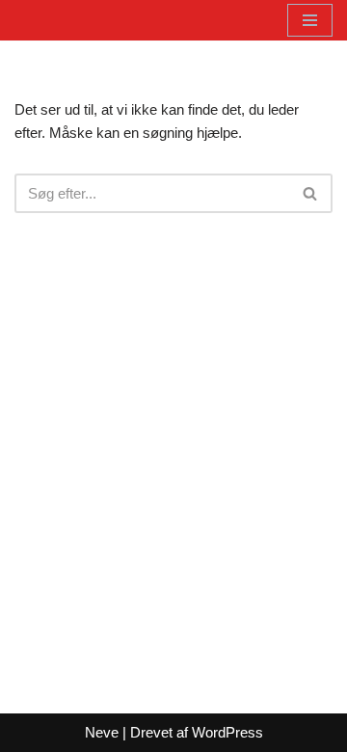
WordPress (227, 732)
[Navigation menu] (310, 20)
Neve (102, 732)
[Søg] (311, 193)
